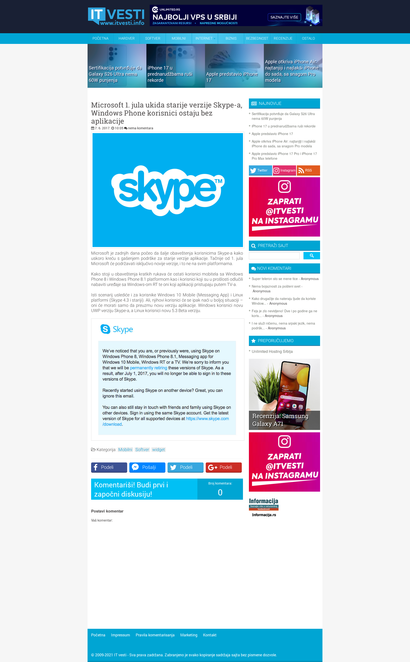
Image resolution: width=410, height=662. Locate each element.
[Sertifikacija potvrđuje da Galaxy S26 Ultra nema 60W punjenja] (117, 86)
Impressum (120, 634)
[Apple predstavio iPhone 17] (234, 86)
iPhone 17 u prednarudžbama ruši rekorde (284, 126)
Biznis (231, 38)
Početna (100, 38)
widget (158, 449)
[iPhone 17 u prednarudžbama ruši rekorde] (175, 86)
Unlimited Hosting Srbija (272, 351)
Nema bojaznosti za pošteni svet (276, 286)
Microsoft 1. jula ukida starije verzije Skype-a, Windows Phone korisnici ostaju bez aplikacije (166, 113)
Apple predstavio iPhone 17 (272, 133)
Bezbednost (257, 38)
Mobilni (179, 38)
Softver (152, 38)
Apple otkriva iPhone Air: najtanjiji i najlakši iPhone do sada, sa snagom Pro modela (283, 143)
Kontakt (210, 634)
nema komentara (140, 128)
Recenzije (283, 38)
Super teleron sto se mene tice (275, 278)
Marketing (188, 634)
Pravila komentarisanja (155, 634)
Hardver (127, 38)
